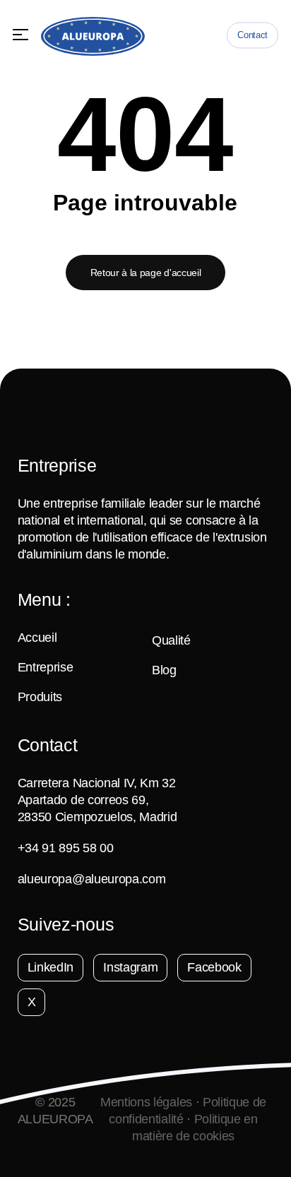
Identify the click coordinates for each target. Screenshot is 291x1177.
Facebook (214, 967)
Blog (164, 670)
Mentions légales (146, 1102)
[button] (20, 35)
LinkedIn (50, 967)
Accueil (37, 638)
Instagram (130, 967)
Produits (40, 697)
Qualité (171, 640)
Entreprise (45, 667)
